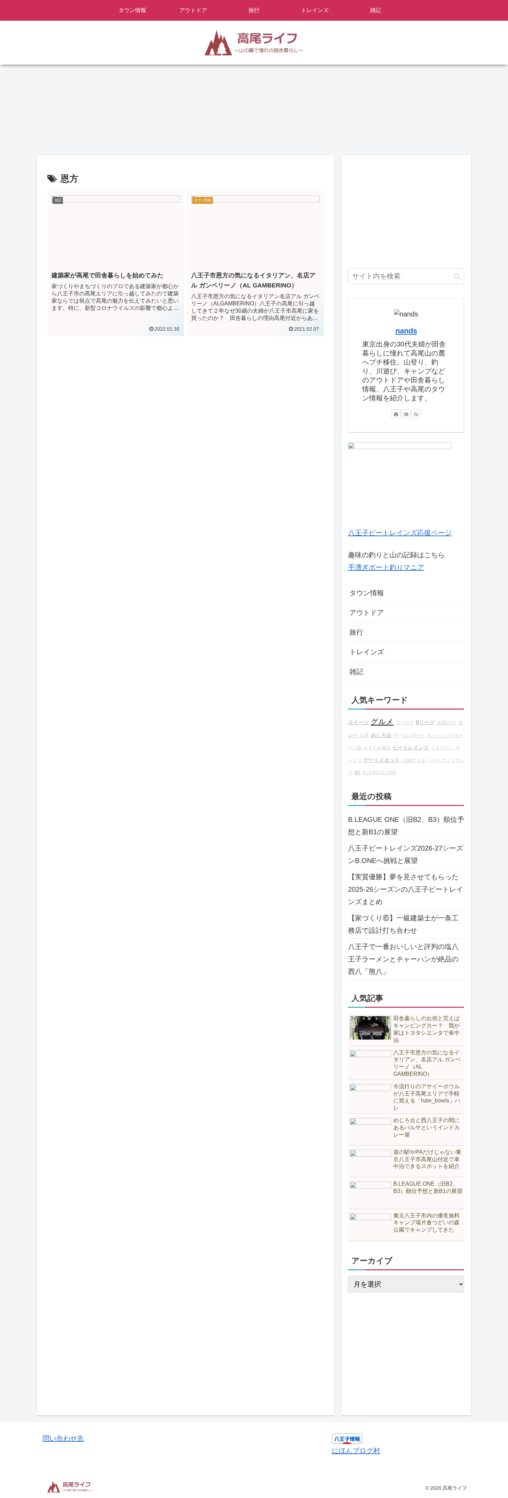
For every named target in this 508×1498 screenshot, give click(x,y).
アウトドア (366, 612)
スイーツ (358, 722)
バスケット (414, 760)
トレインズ (366, 652)
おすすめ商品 (377, 747)
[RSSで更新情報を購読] (416, 413)
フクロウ (405, 722)
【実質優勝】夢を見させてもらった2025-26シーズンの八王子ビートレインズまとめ (405, 889)
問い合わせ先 (63, 1438)
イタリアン (442, 747)
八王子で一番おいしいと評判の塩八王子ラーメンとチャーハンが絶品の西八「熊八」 (403, 959)
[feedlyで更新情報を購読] (406, 413)
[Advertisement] (185, 405)
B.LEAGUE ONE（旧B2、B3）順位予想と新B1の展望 (406, 826)
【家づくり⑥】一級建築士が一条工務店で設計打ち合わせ (403, 924)
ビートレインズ (411, 747)
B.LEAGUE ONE (379, 772)
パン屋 (354, 747)
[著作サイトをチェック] (396, 413)
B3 (357, 772)
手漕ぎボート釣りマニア (386, 567)
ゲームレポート (409, 735)
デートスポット (382, 760)
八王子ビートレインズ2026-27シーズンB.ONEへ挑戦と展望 (405, 854)
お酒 (364, 735)
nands (406, 330)
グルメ (382, 722)
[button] (457, 276)
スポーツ (446, 722)
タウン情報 (366, 593)
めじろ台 (381, 735)
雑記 (356, 671)
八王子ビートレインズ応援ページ (400, 533)
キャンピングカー (445, 735)
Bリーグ (425, 722)
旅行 (356, 632)
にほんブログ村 (356, 1450)
